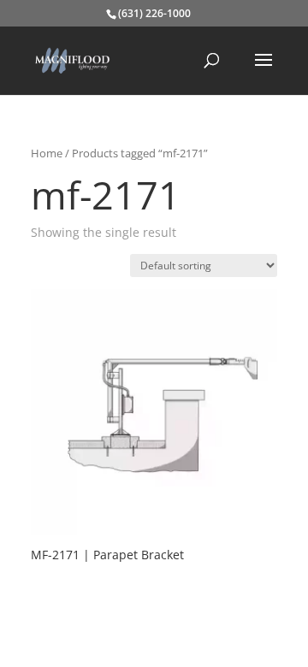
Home (46, 153)
